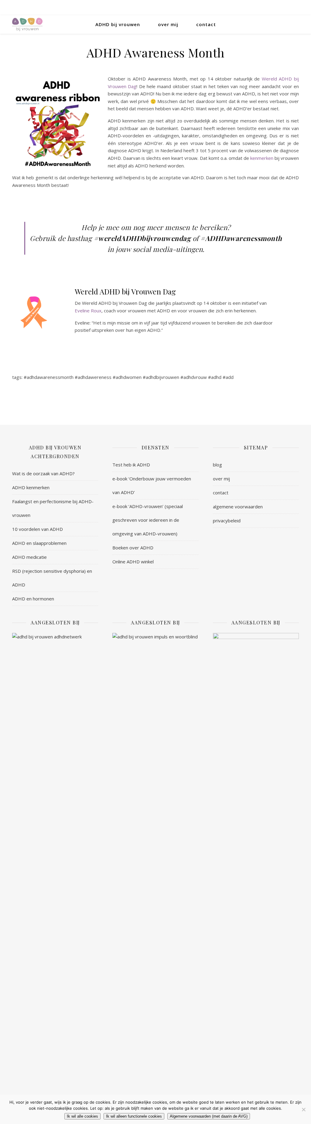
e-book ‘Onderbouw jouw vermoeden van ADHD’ (151, 485)
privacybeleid (227, 520)
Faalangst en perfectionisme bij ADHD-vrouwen (53, 508)
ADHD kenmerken (31, 487)
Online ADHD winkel (133, 562)
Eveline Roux (88, 311)
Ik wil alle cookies (82, 1116)
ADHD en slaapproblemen (39, 543)
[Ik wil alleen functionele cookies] (303, 1109)
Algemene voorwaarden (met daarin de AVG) (209, 1116)
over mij (168, 24)
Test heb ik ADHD (131, 465)
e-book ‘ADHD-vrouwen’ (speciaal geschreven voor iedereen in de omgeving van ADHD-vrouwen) (147, 520)
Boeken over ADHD (132, 548)
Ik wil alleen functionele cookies (134, 1116)
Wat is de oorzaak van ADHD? (43, 473)
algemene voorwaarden (238, 507)
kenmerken (261, 158)
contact (206, 24)
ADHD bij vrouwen (117, 24)
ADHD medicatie (29, 557)
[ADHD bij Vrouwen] (27, 24)
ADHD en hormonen (33, 599)
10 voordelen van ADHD (37, 529)
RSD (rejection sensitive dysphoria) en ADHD (52, 578)
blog (217, 465)
